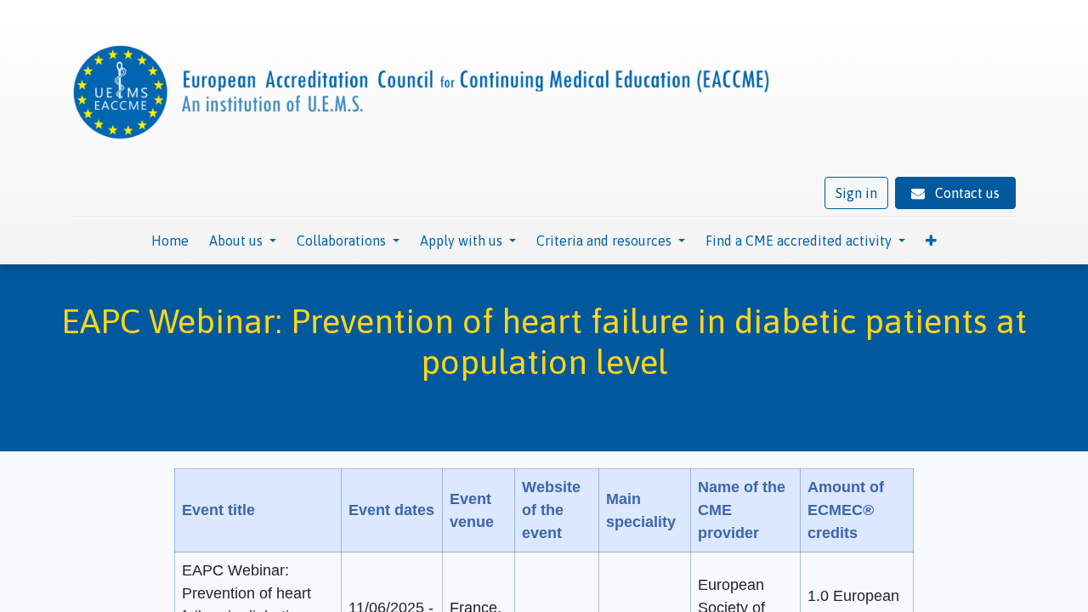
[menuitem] (170, 241)
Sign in (856, 193)
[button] (931, 241)
